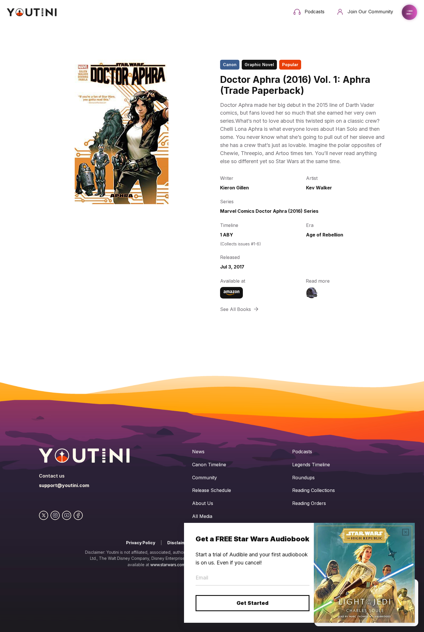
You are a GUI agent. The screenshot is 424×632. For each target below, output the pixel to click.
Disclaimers (180, 542)
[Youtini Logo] (32, 12)
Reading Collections (313, 490)
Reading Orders (309, 503)
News (198, 451)
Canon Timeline (209, 464)
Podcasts (302, 451)
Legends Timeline (311, 464)
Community (204, 477)
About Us (202, 503)
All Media (202, 516)
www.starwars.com (167, 564)
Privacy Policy (140, 542)
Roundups (303, 477)
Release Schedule (211, 490)
